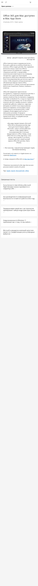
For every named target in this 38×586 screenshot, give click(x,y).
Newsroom (13, 155)
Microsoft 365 (20, 171)
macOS (13, 171)
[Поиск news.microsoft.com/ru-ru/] (6, 2)
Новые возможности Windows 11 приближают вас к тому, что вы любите (17, 221)
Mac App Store (28, 159)
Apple (8, 171)
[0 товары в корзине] (31, 2)
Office (27, 171)
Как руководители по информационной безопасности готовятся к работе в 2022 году (19, 198)
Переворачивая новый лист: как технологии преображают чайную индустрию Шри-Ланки (19, 209)
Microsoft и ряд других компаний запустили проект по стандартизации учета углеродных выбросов (19, 232)
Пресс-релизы (6, 6)
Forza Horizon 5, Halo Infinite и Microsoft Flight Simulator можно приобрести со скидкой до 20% (17, 187)
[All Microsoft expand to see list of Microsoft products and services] (2, 2)
